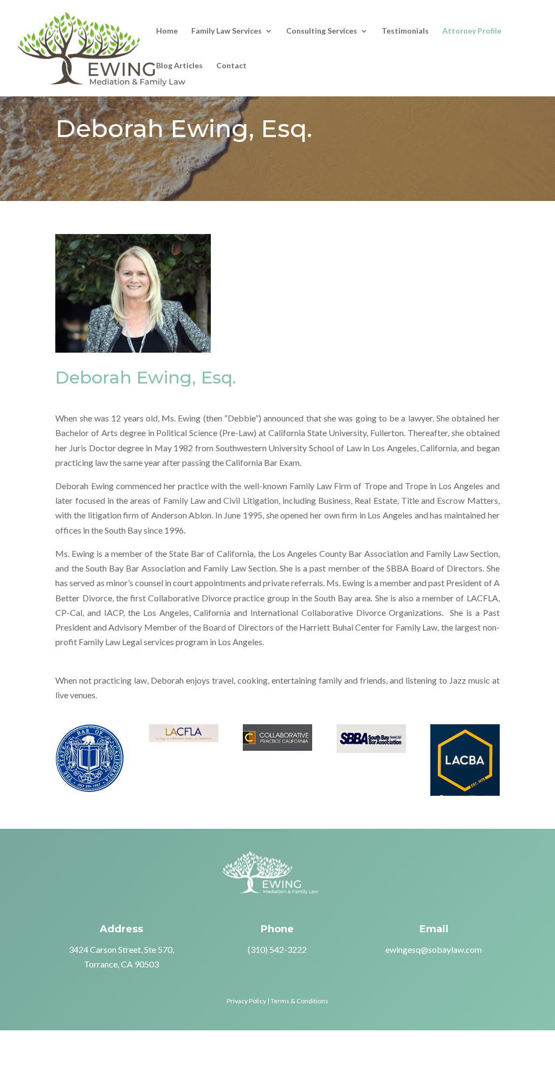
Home (167, 31)
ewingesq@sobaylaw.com (433, 949)
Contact (231, 66)
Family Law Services (226, 31)
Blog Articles (179, 66)
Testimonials (405, 31)
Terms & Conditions (299, 1001)
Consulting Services (321, 31)
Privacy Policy (246, 1001)
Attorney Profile (471, 31)
